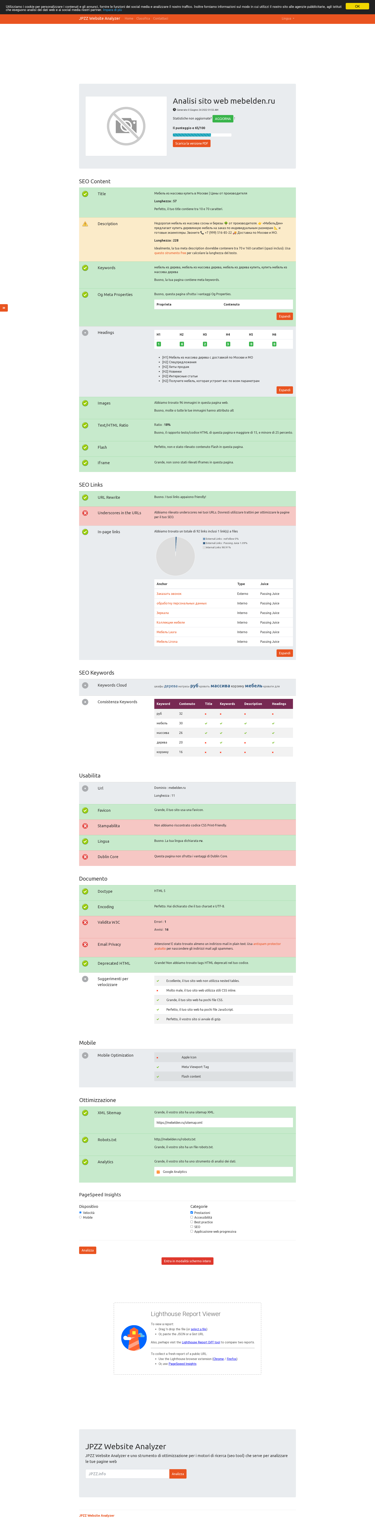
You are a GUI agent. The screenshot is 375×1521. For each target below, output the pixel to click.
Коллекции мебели (171, 622)
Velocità (89, 1212)
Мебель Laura (167, 632)
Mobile (88, 1217)
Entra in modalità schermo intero (187, 1261)
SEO (197, 1227)
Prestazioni (202, 1212)
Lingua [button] (287, 18)
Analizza (88, 1250)
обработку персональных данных (182, 603)
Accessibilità (203, 1217)
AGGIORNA (223, 118)
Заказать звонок (169, 593)
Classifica (143, 18)
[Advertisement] (196, 54)
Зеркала (163, 613)
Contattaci (160, 18)
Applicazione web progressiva (215, 1231)
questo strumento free (170, 253)
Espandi (284, 316)
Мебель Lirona (167, 641)
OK (357, 6)
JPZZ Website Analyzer (99, 18)
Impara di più (112, 9)
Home (129, 18)
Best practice (203, 1222)
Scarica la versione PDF (191, 143)
